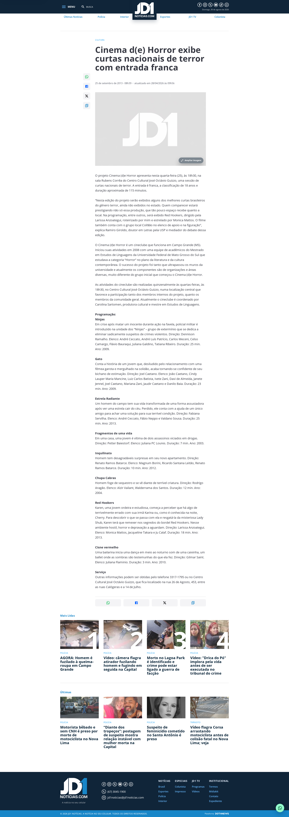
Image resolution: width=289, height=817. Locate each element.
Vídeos (196, 791)
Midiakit (213, 791)
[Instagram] (205, 5)
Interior (124, 16)
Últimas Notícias (73, 16)
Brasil (161, 786)
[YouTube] (216, 5)
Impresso (180, 791)
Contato (213, 796)
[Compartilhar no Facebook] (86, 86)
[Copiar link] (86, 105)
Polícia (101, 16)
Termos (213, 786)
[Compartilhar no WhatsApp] (86, 76)
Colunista (219, 16)
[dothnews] (222, 813)
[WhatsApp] (227, 5)
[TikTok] (221, 5)
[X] (210, 5)
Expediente (215, 801)
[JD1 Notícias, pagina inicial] (73, 788)
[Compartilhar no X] (86, 96)
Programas (198, 786)
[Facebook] (199, 5)
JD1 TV (192, 16)
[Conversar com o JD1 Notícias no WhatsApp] (280, 808)
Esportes (165, 16)
